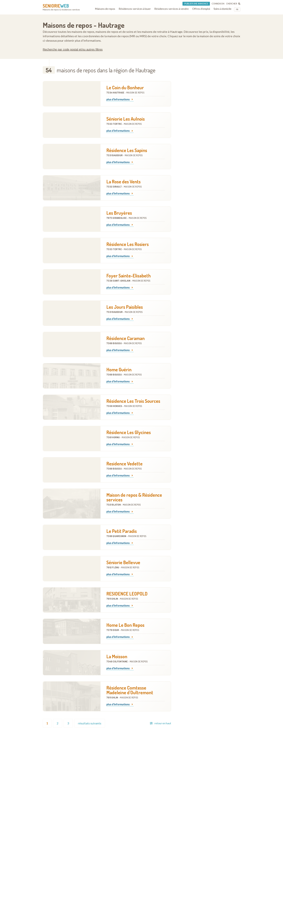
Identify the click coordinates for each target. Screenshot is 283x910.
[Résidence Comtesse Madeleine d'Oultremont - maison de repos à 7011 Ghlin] (72, 696)
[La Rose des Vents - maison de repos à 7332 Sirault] (72, 187)
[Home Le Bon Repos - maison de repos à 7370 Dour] (72, 631)
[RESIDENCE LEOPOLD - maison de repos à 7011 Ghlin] (72, 600)
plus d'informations (118, 99)
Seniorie (56, 6)
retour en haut (162, 723)
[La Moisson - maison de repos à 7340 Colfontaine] (72, 662)
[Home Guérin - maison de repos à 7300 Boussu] (72, 375)
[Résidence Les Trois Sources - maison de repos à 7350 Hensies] (72, 407)
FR (237, 9)
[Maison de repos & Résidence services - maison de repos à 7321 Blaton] (72, 503)
